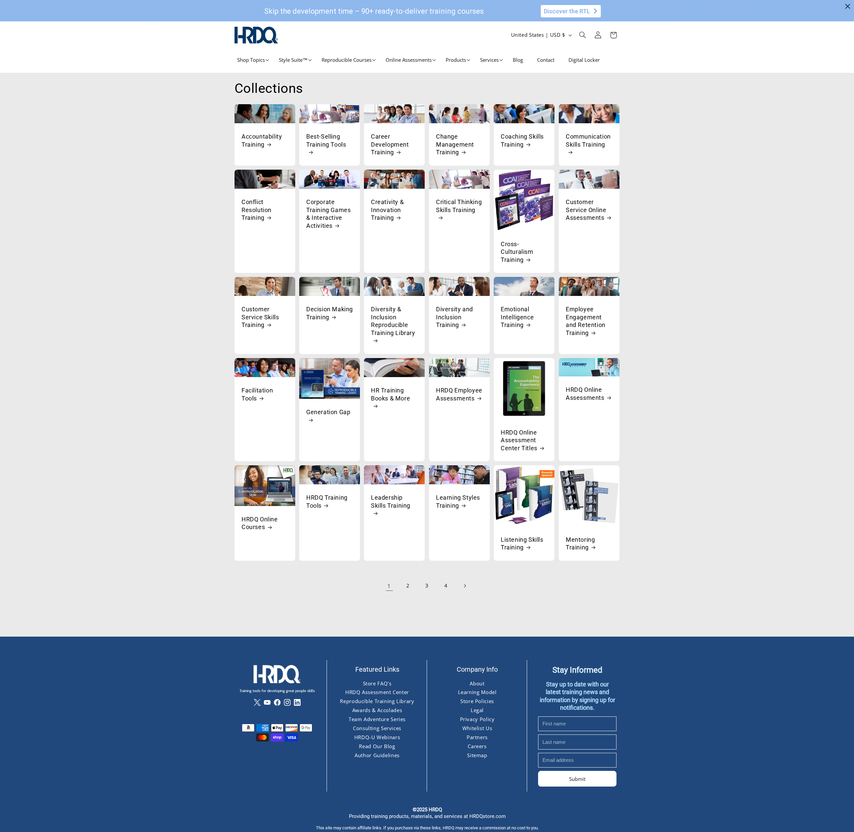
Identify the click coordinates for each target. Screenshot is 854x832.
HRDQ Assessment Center (377, 692)
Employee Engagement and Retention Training (585, 321)
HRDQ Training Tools (327, 501)
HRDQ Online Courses (260, 523)
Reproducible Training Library (377, 701)
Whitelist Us (477, 728)
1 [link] (389, 586)
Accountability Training (262, 140)
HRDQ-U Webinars (377, 737)
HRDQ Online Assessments (585, 393)
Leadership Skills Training (390, 501)
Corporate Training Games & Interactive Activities (328, 213)
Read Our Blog (377, 746)
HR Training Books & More (390, 394)
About (477, 683)
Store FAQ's (377, 683)
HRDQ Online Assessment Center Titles (519, 440)
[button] (251, 60)
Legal (476, 710)
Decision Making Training (329, 313)
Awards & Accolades (377, 710)
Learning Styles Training (458, 501)
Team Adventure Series (376, 719)
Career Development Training (390, 144)
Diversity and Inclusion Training (454, 317)
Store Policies (477, 701)
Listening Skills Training (522, 543)
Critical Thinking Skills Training (459, 205)
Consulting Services (377, 728)
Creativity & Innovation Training (387, 209)
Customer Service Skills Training (260, 317)
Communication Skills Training (588, 140)
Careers (477, 746)
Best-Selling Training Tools (326, 140)
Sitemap (477, 755)
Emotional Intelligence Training (517, 317)
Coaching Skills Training (522, 140)
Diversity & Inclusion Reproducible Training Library (393, 321)
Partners (476, 737)
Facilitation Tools (257, 394)
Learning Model (477, 692)
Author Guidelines (377, 755)
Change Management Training (455, 144)
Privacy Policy (477, 719)
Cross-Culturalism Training (517, 251)
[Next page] (464, 586)
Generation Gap (328, 411)
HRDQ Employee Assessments (459, 394)
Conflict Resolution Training (257, 209)
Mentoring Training (580, 543)
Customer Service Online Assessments (586, 209)
